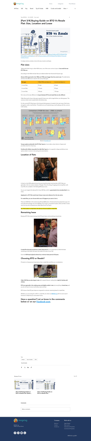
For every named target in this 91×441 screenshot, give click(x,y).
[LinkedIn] (25, 433)
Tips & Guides (39, 8)
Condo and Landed (56, 8)
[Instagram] (18, 433)
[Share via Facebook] (21, 367)
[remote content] (45, 329)
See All (75, 376)
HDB (47, 8)
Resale (23, 359)
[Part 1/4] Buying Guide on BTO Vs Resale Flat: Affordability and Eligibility (44, 392)
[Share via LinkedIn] (28, 367)
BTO (36, 359)
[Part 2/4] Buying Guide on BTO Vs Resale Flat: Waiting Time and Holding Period (23, 392)
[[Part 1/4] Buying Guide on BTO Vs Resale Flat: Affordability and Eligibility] (45, 384)
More (65, 8)
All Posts (16, 8)
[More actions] (69, 17)
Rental (31, 8)
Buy (26, 8)
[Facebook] (15, 433)
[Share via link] (31, 367)
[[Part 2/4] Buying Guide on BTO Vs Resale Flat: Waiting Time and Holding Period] (24, 384)
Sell (22, 8)
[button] (75, 8)
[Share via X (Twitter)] (24, 367)
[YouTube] (21, 433)
